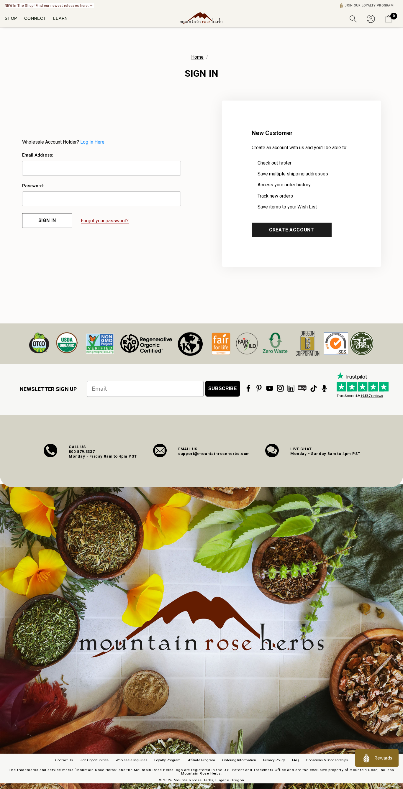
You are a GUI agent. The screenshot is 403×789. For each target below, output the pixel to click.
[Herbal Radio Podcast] (324, 388)
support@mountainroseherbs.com (214, 453)
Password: (33, 185)
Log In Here (92, 142)
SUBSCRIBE (222, 388)
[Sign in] (371, 18)
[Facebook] (248, 388)
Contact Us (64, 760)
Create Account (291, 230)
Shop (11, 18)
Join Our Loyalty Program (369, 5)
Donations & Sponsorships (327, 760)
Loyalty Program (167, 760)
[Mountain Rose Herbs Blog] (302, 388)
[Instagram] (280, 388)
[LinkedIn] (290, 388)
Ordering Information (239, 760)
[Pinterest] (259, 388)
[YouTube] (269, 388)
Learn (60, 18)
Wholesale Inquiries (131, 760)
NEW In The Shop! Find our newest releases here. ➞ (49, 6)
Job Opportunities (94, 760)
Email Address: (37, 155)
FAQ (295, 760)
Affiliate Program (201, 760)
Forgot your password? (105, 220)
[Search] (353, 18)
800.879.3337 (82, 451)
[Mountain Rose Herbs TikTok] (313, 388)
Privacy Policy (274, 760)
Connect (35, 18)
